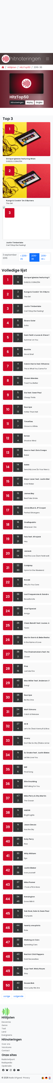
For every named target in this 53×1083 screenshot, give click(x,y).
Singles (39, 102)
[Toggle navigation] (47, 59)
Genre (4, 1025)
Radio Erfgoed (15, 1077)
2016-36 (34, 257)
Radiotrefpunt (8, 1059)
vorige (6, 996)
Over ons (6, 1044)
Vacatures (6, 1047)
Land (4, 1031)
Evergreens (7, 1035)
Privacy (26, 1077)
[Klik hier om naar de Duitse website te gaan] (46, 1078)
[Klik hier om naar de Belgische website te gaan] (43, 1078)
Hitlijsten (11, 67)
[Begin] (3, 67)
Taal (4, 1028)
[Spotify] (14, 1070)
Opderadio (7, 1066)
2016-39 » (44, 257)
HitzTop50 (25, 67)
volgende (18, 996)
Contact (6, 1050)
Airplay (30, 102)
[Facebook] (3, 1070)
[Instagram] (10, 1070)
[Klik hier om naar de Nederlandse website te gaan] (50, 1078)
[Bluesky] (7, 1070)
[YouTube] (18, 1070)
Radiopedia (7, 1062)
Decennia (6, 1022)
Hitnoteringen (17, 102)
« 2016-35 (24, 257)
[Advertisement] (26, 26)
